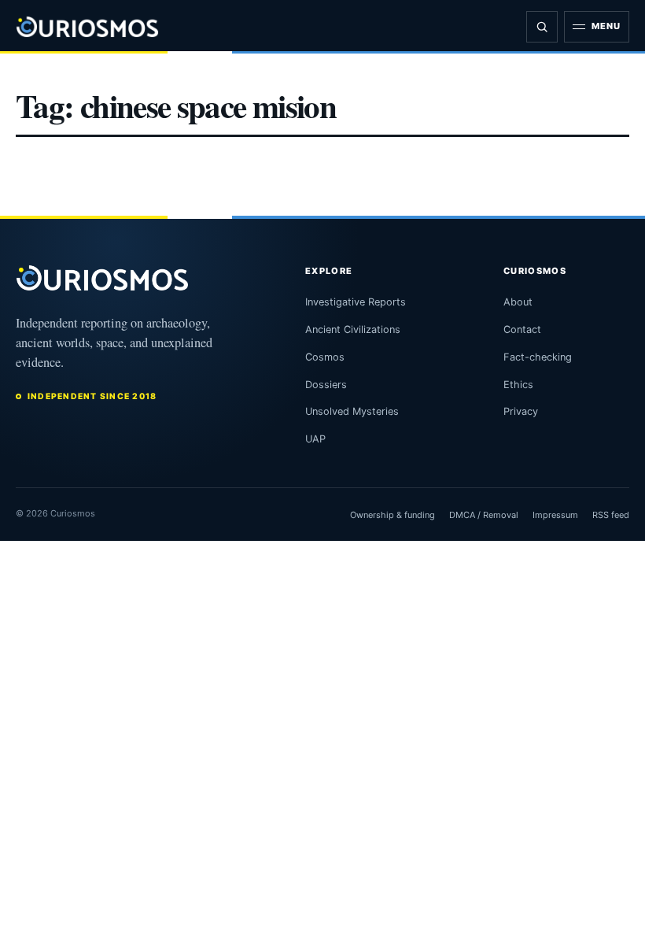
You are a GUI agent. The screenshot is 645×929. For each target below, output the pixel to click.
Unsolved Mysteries (352, 411)
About (518, 302)
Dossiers (326, 384)
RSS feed (610, 514)
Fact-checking (537, 357)
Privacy (520, 411)
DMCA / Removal (483, 514)
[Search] (542, 27)
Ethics (518, 384)
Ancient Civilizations (352, 329)
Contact (522, 329)
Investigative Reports (355, 302)
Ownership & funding (392, 514)
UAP (315, 439)
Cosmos (325, 357)
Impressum (555, 514)
